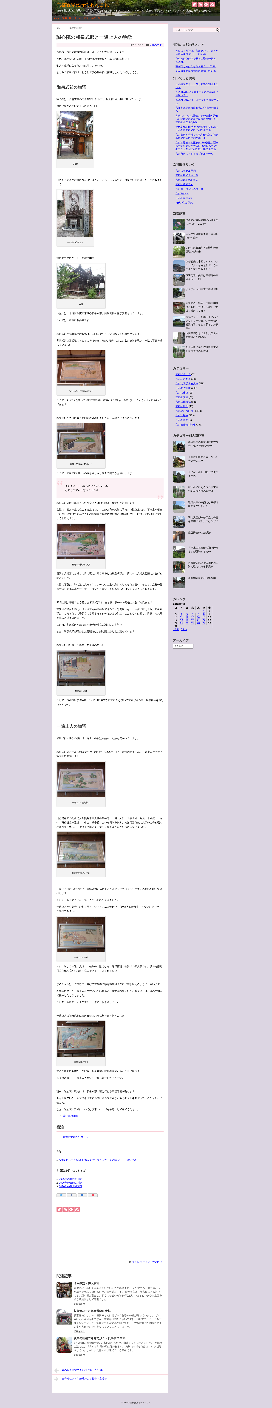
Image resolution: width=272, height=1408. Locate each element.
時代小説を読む (184, 202)
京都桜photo (182, 193)
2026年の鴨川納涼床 (70, 1186)
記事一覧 (66, 18)
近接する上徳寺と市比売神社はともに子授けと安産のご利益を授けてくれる (202, 307)
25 (181, 623)
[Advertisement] (110, 1235)
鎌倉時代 (137, 1262)
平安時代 (157, 1262)
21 (198, 620)
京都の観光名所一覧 (187, 175)
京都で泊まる (183, 379)
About (56, 18)
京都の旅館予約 (184, 184)
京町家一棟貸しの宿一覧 (189, 189)
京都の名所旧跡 (184, 411)
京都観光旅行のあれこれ (83, 4)
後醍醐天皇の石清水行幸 (202, 578)
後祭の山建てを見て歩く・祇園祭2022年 (99, 1338)
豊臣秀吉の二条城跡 (199, 532)
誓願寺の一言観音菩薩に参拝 (92, 1310)
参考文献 (95, 18)
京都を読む (182, 420)
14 (198, 617)
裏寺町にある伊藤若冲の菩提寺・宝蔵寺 (84, 1378)
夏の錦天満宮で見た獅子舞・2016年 (82, 1370)
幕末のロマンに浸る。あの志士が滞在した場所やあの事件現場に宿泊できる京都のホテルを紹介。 (197, 119)
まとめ (77, 18)
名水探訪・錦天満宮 (86, 1283)
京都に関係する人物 (187, 383)
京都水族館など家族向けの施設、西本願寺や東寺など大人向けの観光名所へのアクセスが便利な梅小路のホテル (197, 145)
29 (203, 623)
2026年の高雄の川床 (70, 1179)
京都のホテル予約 (186, 170)
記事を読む (79, 1304)
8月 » (184, 629)
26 (187, 623)
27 (192, 623)
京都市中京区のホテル (75, 1137)
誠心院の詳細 (70, 1115)
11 (181, 617)
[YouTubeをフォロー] (200, 4)
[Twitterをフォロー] (194, 4)
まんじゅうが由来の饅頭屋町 (202, 289)
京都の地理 (182, 406)
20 (192, 620)
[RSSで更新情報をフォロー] (212, 4)
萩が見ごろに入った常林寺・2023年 (196, 66)
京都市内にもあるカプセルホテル (194, 153)
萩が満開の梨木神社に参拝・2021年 (196, 71)
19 (187, 620)
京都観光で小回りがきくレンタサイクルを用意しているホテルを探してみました (202, 265)
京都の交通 (182, 397)
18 (181, 620)
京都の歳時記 (183, 401)
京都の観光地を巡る (187, 179)
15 (203, 617)
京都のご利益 (183, 388)
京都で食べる (183, 374)
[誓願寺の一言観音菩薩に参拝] (64, 1317)
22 (203, 620)
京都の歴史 (155, 45)
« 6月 (176, 629)
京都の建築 (182, 392)
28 (198, 623)
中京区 (146, 1262)
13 (192, 617)
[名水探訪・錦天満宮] (64, 1290)
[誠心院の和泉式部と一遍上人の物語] (82, 1195)
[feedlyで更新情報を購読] (206, 4)
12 (187, 617)
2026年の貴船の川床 (70, 1182)
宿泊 (86, 18)
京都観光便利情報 (186, 424)
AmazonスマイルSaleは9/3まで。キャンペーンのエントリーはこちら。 (99, 1160)
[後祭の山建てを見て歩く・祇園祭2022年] (64, 1345)
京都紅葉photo (184, 198)
